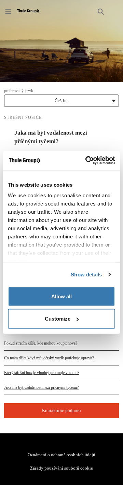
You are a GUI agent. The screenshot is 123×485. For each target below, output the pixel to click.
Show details (86, 274)
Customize (57, 319)
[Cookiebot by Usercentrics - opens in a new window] (86, 160)
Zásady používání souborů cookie (61, 468)
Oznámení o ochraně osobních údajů (61, 454)
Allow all (61, 296)
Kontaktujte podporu (61, 410)
